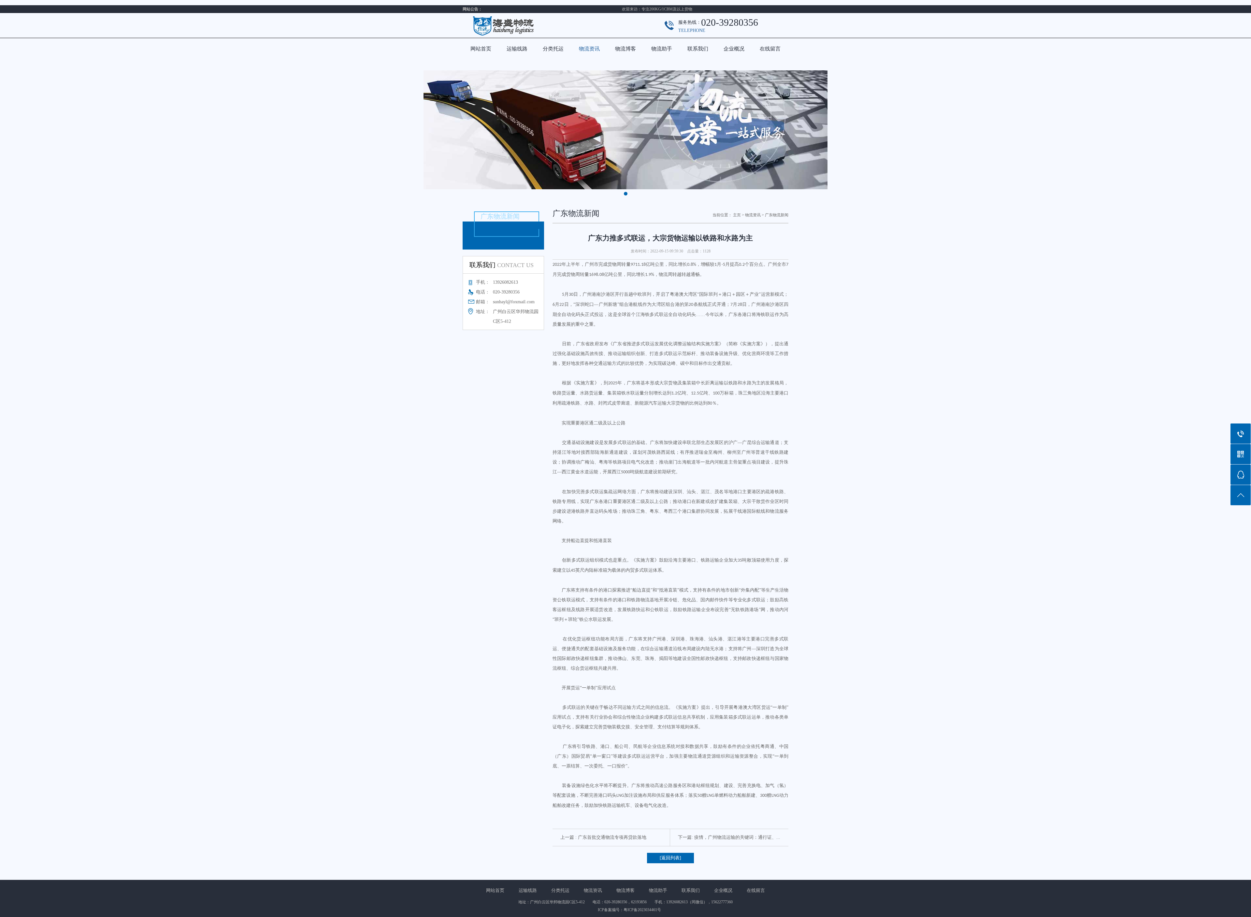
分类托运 (553, 48)
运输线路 (517, 48)
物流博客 (625, 48)
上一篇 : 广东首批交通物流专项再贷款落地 (603, 837)
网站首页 (480, 48)
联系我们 (697, 48)
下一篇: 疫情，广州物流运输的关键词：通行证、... (729, 837)
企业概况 (734, 48)
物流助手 (661, 48)
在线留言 (770, 48)
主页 (737, 215)
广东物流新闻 (776, 215)
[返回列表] (670, 857)
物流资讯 (589, 48)
